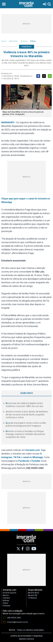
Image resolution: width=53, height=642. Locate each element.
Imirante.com (32, 450)
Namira (6, 595)
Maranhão (13, 41)
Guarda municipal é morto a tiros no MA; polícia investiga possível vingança (26, 424)
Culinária (6, 598)
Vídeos (5, 603)
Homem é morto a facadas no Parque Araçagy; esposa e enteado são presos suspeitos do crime (25, 434)
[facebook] (22, 548)
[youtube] (33, 548)
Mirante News (33, 593)
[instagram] (27, 548)
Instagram (6, 457)
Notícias (24, 41)
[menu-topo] (3, 4)
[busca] (49, 4)
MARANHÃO (7, 122)
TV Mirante (32, 598)
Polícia (33, 41)
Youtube (35, 460)
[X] (18, 548)
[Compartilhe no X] (44, 76)
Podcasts (6, 606)
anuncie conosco (26, 639)
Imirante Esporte (9, 593)
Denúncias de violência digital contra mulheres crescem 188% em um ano (24, 405)
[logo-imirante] (26, 4)
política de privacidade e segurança (26, 636)
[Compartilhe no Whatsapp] (50, 76)
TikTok (17, 457)
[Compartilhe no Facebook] (38, 76)
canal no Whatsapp (33, 457)
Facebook (23, 460)
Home (3, 41)
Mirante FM (32, 595)
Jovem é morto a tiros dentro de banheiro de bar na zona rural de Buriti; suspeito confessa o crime (27, 414)
